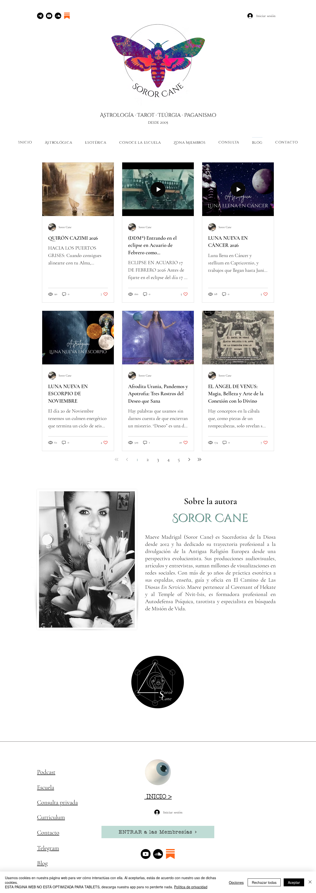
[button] (58, 142)
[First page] (116, 459)
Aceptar (294, 882)
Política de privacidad (190, 886)
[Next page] (189, 459)
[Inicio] (158, 772)
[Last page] (199, 459)
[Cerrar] (310, 882)
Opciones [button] (236, 882)
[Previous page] (126, 459)
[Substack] (67, 16)
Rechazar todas (264, 882)
